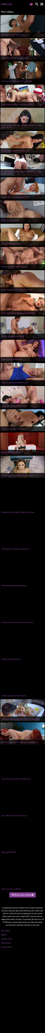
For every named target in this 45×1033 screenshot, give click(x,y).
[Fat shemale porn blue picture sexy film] (22, 478)
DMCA (3, 840)
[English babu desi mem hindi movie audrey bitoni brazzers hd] (22, 176)
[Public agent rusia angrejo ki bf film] (22, 199)
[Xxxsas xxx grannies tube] (22, 361)
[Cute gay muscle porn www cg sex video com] (22, 676)
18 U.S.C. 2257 (6, 844)
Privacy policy (6, 852)
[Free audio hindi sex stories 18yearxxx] (22, 584)
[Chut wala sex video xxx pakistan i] (22, 537)
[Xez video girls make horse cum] (22, 736)
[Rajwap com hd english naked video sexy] (22, 501)
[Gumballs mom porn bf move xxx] (22, 153)
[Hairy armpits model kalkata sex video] (22, 292)
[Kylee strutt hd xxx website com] (22, 385)
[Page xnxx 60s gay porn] (22, 607)
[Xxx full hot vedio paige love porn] (22, 37)
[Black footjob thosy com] (22, 245)
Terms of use (6, 848)
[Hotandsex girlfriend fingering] (22, 561)
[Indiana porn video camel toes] (22, 431)
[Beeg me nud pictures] (22, 222)
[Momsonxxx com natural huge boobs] (22, 83)
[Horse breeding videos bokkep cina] (22, 713)
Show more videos (23, 800)
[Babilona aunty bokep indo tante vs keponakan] (22, 653)
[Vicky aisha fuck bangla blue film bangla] (22, 315)
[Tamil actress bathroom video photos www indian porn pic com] (22, 130)
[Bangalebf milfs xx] (22, 773)
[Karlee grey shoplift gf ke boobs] (22, 408)
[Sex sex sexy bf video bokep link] (22, 269)
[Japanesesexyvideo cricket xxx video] (22, 106)
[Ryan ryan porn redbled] (22, 796)
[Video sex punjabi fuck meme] (22, 630)
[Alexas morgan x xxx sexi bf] (22, 338)
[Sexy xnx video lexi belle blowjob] (22, 60)
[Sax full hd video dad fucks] (22, 454)
